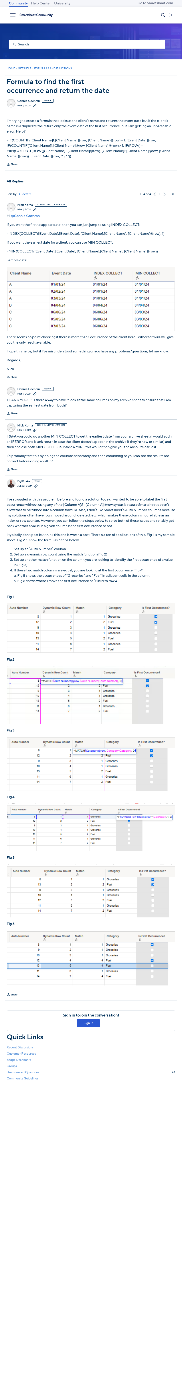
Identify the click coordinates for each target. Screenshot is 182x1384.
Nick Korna (25, 205)
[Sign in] (171, 15)
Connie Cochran (28, 101)
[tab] (15, 181)
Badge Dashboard (19, 1060)
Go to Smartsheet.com (155, 3)
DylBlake (23, 481)
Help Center (41, 3)
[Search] (163, 15)
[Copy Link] (35, 106)
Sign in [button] (88, 1023)
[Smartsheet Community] (36, 15)
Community (18, 3)
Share (12, 164)
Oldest (24, 194)
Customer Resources (21, 1054)
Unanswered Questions (91, 1072)
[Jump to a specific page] (171, 194)
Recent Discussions (20, 1047)
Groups (12, 1066)
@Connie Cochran (25, 215)
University (62, 3)
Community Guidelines (22, 1078)
